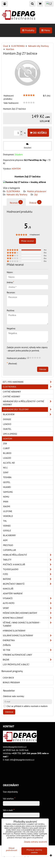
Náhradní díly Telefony (17, 194)
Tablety (7, 559)
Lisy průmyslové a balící (16, 664)
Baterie (7, 579)
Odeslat (42, 369)
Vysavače (8, 598)
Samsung (8, 492)
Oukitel (7, 429)
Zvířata (7, 645)
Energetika (9, 640)
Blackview (8, 414)
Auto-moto (8, 603)
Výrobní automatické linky (17, 654)
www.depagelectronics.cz (15, 746)
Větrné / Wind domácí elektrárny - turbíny (21, 624)
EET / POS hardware (13, 381)
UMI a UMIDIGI (10, 433)
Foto (5, 574)
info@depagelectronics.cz (22, 759)
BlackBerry (9, 535)
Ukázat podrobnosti (11, 849)
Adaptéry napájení (12, 593)
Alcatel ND (9, 462)
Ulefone (7, 511)
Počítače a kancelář (14, 564)
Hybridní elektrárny (14, 630)
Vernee (7, 525)
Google (7, 530)
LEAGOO (7, 458)
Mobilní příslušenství (36, 191)
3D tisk (6, 650)
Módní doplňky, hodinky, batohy (20, 613)
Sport (6, 608)
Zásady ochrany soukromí (35, 841)
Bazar (6, 659)
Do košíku (39, 132)
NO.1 (5, 467)
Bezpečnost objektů (13, 583)
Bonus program (11, 682)
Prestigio (8, 545)
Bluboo (7, 453)
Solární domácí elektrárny (18, 635)
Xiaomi (6, 506)
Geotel (6, 482)
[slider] (29, 95)
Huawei (7, 487)
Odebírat (9, 711)
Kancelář (8, 588)
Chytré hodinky (11, 396)
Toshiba (7, 477)
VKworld (8, 516)
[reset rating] (28, 358)
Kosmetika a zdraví (13, 617)
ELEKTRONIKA (13, 191)
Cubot (6, 448)
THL (5, 521)
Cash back (8, 677)
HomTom (7, 438)
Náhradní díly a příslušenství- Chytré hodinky (23, 403)
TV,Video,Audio (10, 569)
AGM (5, 540)
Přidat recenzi (27, 241)
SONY (5, 472)
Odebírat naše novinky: (13, 696)
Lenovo (7, 424)
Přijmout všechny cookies (34, 851)
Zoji (36, 194)
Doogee (7, 419)
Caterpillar (9, 550)
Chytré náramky (12, 391)
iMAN (5, 501)
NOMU (6, 496)
